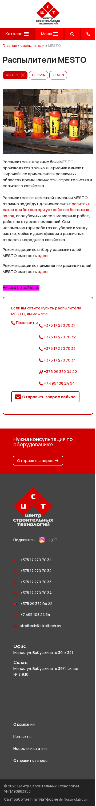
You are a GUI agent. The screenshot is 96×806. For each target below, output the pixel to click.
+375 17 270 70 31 (59, 325)
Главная (10, 45)
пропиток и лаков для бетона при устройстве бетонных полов (46, 210)
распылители (33, 45)
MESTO (12, 75)
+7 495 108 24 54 (59, 383)
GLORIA (38, 75)
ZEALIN (58, 75)
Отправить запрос (35, 460)
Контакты (22, 736)
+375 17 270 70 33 (59, 348)
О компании (24, 724)
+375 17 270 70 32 (59, 337)
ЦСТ (53, 539)
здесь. (44, 255)
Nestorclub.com (76, 799)
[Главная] (48, 23)
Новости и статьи (30, 748)
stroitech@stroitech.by (40, 625)
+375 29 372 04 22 (60, 371)
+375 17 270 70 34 (59, 360)
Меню (47, 33)
